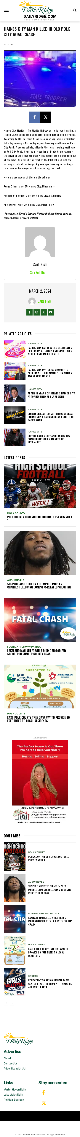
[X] (45, 117)
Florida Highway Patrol (24, 647)
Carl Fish (44, 301)
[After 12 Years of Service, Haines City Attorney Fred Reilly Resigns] (14, 393)
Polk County (16, 513)
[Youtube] (51, 312)
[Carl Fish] (33, 301)
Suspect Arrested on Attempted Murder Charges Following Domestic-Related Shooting (39, 586)
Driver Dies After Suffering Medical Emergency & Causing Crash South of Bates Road (51, 417)
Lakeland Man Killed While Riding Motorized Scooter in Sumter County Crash (36, 652)
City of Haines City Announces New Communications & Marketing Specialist (49, 439)
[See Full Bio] (48, 272)
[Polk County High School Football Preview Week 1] (40, 486)
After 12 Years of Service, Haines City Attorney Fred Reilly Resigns (51, 394)
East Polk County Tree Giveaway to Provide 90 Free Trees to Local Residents (38, 719)
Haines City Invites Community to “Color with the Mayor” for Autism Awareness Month (50, 373)
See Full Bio (38, 272)
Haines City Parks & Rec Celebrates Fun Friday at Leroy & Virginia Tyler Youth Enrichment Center (50, 351)
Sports (33, 976)
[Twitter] (44, 1103)
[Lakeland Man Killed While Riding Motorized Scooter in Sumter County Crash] (40, 620)
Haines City (35, 344)
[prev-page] (6, 1003)
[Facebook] (34, 117)
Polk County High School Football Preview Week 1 (39, 519)
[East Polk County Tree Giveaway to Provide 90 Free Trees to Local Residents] (40, 686)
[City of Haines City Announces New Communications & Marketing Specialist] (14, 437)
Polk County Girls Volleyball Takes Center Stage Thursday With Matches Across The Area (50, 983)
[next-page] (12, 1003)
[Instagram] (36, 312)
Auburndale (15, 580)
